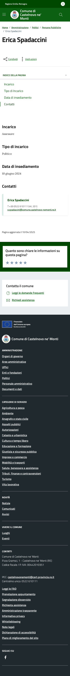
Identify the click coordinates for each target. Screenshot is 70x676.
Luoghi (6, 533)
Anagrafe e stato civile (15, 419)
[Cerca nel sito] (61, 15)
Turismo (6, 479)
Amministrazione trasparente (19, 610)
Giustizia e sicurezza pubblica (19, 452)
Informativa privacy (13, 616)
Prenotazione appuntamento (18, 594)
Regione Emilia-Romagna (16, 3)
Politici (6, 378)
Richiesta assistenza (14, 605)
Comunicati (8, 509)
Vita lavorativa (10, 484)
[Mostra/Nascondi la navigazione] (4, 14)
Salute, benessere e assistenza (20, 468)
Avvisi (5, 514)
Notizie (6, 503)
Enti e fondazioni (12, 373)
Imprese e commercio (14, 457)
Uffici (5, 367)
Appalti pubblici (11, 424)
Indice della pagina (14, 75)
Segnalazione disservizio (16, 600)
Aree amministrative (14, 362)
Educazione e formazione (16, 446)
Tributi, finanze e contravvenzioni (21, 473)
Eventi (6, 538)
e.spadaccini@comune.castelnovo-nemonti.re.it (31, 209)
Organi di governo (12, 356)
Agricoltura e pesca (13, 408)
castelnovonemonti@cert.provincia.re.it (31, 577)
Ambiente (7, 413)
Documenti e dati (12, 389)
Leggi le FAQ (9, 589)
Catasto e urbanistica (14, 435)
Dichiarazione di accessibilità (19, 632)
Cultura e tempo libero (15, 441)
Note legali (8, 627)
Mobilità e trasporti (13, 462)
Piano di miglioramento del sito (20, 638)
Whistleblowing (11, 621)
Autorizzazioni (10, 430)
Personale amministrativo (17, 383)
